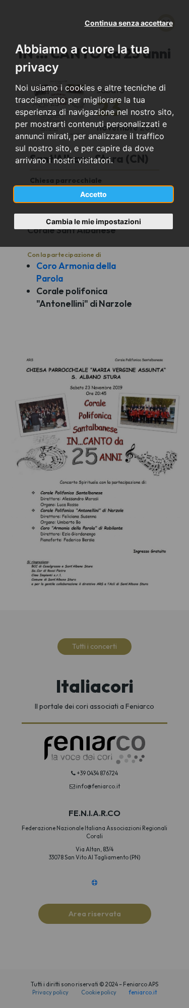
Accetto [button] (93, 194)
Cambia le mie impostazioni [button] (93, 221)
